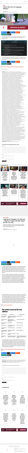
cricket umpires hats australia (6, 104)
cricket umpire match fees (5, 91)
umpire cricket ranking (10, 134)
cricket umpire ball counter (5, 76)
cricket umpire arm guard (5, 75)
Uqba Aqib (24, 360)
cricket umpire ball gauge (21, 76)
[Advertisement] (14, 210)
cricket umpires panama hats (5, 105)
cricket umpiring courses (14, 109)
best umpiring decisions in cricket (22, 72)
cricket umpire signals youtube (19, 99)
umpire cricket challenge (15, 131)
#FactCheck (15, 361)
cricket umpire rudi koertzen (5, 98)
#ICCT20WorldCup (8, 141)
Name (3, 154)
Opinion (3, 360)
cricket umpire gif (10, 83)
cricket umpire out (11, 94)
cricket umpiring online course (17, 117)
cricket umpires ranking (13, 105)
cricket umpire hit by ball (12, 84)
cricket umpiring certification (11, 107)
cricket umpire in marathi (17, 85)
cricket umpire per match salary (12, 95)
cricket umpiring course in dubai (12, 108)
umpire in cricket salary (17, 135)
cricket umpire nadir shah (13, 92)
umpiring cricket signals (5, 138)
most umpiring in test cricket (13, 127)
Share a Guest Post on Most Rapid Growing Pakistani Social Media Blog (20, 449)
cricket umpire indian (4, 86)
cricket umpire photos (18, 95)
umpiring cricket (4, 137)
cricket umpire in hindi (10, 85)
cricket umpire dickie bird (18, 78)
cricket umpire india (22, 85)
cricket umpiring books (5, 107)
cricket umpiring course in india (21, 108)
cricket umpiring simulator (19, 121)
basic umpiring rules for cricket (6, 72)
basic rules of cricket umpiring (17, 71)
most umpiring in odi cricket (5, 127)
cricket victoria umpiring (5, 125)
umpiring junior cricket (5, 139)
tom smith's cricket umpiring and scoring (7, 130)
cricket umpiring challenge (19, 107)
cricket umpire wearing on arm (19, 102)
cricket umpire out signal (23, 94)
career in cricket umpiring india (13, 73)
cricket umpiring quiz (22, 119)
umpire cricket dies (10, 132)
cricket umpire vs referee (5, 102)
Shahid (17, 360)
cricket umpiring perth (10, 118)
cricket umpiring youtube (12, 124)
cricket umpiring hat (10, 115)
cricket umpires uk (18, 105)
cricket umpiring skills (5, 122)
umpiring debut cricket (17, 138)
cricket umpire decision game (11, 78)
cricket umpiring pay (4, 118)
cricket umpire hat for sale (5, 84)
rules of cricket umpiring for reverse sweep (7, 128)
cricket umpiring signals (5, 121)
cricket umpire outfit (4, 95)
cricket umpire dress (17, 79)
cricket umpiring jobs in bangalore (12, 116)
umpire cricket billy (9, 131)
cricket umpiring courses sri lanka (14, 111)
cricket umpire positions (12, 96)
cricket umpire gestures (5, 83)
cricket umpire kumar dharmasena (6, 89)
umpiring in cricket (22, 138)
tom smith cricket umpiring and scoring (20, 129)
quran (15, 360)
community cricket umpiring (20, 73)
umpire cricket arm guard (16, 130)
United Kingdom (20, 360)
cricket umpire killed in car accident (6, 88)
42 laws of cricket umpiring (9, 71)
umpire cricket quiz (4, 134)
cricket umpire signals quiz (11, 99)
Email (3, 157)
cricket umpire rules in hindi (12, 98)
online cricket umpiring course (21, 127)
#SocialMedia (15, 362)
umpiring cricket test (11, 138)
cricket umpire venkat (12, 101)
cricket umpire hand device (16, 83)
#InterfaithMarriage (19, 361)
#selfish (18, 141)
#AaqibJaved (7, 361)
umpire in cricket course (11, 135)
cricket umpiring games (15, 114)
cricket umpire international (11, 86)
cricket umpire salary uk (5, 99)
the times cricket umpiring (5, 129)
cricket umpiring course (5, 108)
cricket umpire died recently (5, 79)
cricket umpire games (18, 82)
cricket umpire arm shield (12, 75)
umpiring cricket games (16, 137)
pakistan (7, 360)
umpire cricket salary (4, 135)
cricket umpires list (17, 104)
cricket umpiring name (5, 117)
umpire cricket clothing (21, 131)
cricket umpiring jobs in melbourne (20, 116)
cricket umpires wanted (5, 106)
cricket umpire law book (14, 89)
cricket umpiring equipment (5, 112)
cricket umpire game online (11, 82)
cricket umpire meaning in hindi (19, 91)
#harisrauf (15, 141)
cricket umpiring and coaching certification (18, 106)
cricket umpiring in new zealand (17, 115)
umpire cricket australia (22, 130)
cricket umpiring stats (11, 122)
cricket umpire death (4, 78)
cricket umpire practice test (19, 96)
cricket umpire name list (19, 92)
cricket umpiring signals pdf (11, 121)
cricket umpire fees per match (13, 81)
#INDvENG (12, 141)
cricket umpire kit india (19, 88)
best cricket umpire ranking (13, 72)
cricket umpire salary (19, 98)
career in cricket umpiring (5, 73)
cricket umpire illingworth (19, 84)
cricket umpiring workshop (5, 124)
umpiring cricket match (22, 137)
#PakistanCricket (7, 362)
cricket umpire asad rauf (18, 75)
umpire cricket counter (5, 132)
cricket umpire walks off (12, 102)
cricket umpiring (10, 106)
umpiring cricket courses (9, 137)
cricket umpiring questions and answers (14, 119)
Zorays (18, 451)
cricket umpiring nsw (10, 117)
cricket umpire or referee (5, 94)
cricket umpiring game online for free (6, 114)
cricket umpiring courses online (6, 111)
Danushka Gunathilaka (16, 125)
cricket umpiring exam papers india (19, 112)
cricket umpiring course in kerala (6, 109)
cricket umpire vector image (5, 101)
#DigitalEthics (11, 361)
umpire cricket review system (16, 134)
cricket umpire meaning (12, 91)
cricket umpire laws (19, 89)
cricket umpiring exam (12, 112)
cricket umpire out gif (16, 94)
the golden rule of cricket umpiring (17, 128)
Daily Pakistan (21, 279)
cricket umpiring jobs (4, 116)
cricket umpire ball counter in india (13, 76)
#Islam (23, 361)
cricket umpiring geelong (21, 114)
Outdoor (5, 360)
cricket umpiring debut (22, 111)
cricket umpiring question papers (17, 118)
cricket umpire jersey (23, 86)
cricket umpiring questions (5, 119)
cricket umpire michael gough (5, 92)
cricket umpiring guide (5, 115)
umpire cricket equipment (16, 132)
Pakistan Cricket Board (12, 360)
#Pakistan (3, 362)
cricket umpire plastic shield (5, 96)
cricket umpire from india (20, 81)
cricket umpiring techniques (17, 122)
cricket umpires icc (12, 104)
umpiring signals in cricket (17, 139)
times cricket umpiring (12, 129)
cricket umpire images (5, 85)
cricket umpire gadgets (5, 82)
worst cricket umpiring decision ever (6, 140)
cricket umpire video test (18, 101)
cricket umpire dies (11, 79)
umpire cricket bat (4, 131)
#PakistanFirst (11, 362)
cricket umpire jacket (17, 86)
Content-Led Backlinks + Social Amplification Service (19, 449)
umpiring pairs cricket (11, 139)
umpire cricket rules (23, 134)
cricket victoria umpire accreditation (20, 124)
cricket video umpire (11, 125)
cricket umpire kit (13, 88)
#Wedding (18, 362)
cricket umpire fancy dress (5, 81)
